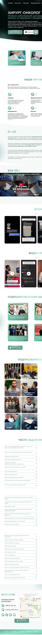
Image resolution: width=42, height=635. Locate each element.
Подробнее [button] (10, 119)
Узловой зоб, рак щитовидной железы (17, 63)
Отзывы (29, 631)
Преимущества (35, 3)
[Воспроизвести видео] (12, 274)
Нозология (18, 3)
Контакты (36, 631)
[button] (15, 32)
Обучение (26, 3)
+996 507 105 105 (10, 605)
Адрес (25, 594)
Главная (10, 3)
